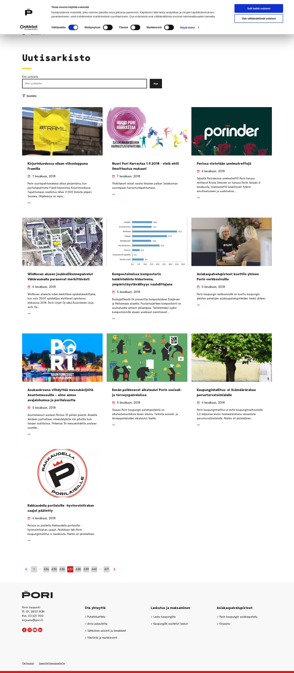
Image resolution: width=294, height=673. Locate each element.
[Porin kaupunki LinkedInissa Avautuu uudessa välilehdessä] (40, 630)
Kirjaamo (224, 623)
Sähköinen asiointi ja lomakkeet (106, 630)
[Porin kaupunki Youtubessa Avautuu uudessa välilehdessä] (35, 630)
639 (86, 569)
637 (70, 569)
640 (94, 569)
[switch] (108, 27)
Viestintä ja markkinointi (101, 637)
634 (46, 569)
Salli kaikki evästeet (258, 8)
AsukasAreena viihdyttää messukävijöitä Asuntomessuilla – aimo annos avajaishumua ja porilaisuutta (60, 395)
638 (78, 569)
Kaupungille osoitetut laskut (170, 623)
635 (54, 569)
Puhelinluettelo (95, 616)
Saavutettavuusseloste (52, 663)
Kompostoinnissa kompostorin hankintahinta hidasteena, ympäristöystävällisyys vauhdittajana (142, 279)
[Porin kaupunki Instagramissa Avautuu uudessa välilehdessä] (29, 630)
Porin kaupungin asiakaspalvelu (238, 616)
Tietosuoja (28, 663)
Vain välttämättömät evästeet (259, 18)
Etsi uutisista (30, 76)
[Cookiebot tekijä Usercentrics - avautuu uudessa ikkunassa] (29, 27)
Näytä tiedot (187, 27)
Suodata (31, 95)
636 (62, 569)
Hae (156, 83)
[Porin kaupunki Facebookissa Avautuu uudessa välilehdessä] (24, 630)
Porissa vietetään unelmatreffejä (224, 163)
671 (106, 569)
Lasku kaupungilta (164, 616)
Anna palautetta (96, 623)
